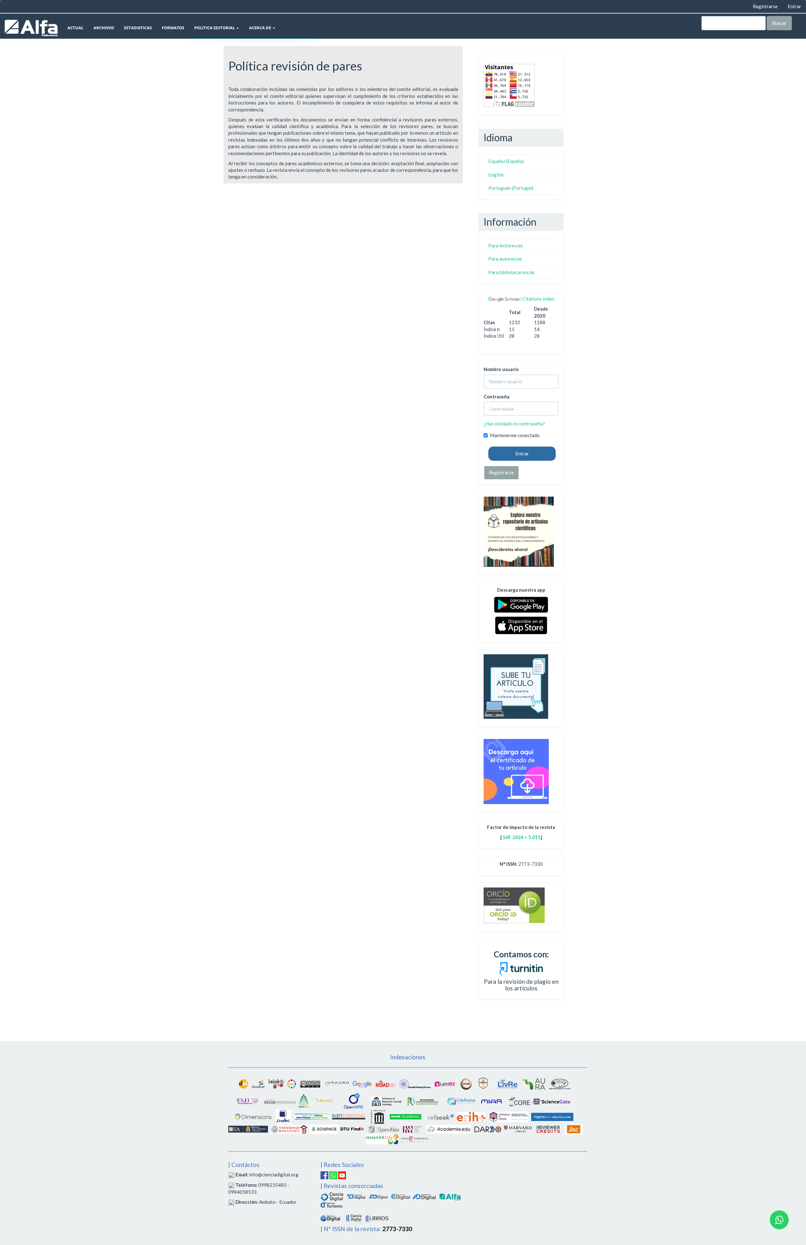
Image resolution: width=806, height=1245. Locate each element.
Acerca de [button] (260, 28)
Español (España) (506, 161)
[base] (323, 1101)
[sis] (415, 1083)
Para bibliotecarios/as (511, 272)
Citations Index (538, 298)
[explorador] (378, 1196)
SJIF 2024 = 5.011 (522, 837)
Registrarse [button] (501, 472)
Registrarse (765, 6)
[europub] (304, 1101)
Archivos (104, 28)
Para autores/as (505, 259)
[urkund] (521, 968)
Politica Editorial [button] (215, 28)
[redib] (280, 1101)
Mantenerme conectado (515, 435)
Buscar (779, 23)
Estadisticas (138, 28)
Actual (75, 28)
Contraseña (496, 396)
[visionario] (356, 1196)
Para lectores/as (505, 245)
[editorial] (353, 1217)
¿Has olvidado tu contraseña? (514, 423)
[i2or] (466, 1083)
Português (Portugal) (510, 188)
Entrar (794, 6)
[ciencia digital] (332, 1196)
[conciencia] (400, 1196)
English (496, 174)
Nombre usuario (501, 369)
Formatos (173, 28)
